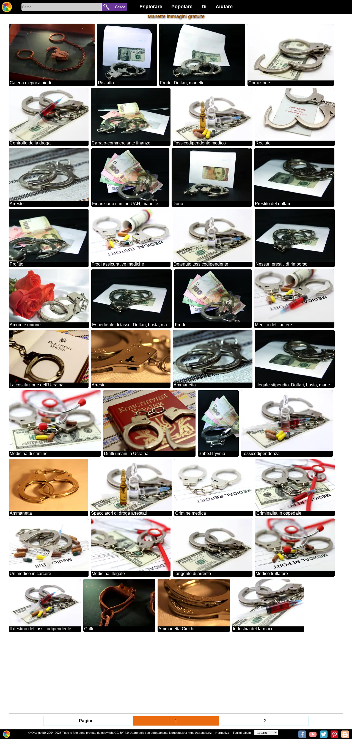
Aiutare (224, 6)
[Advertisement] (174, 672)
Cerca (120, 7)
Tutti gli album (242, 732)
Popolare (182, 6)
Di (204, 6)
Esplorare (150, 6)
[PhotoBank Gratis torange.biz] (7, 7)
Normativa (222, 732)
